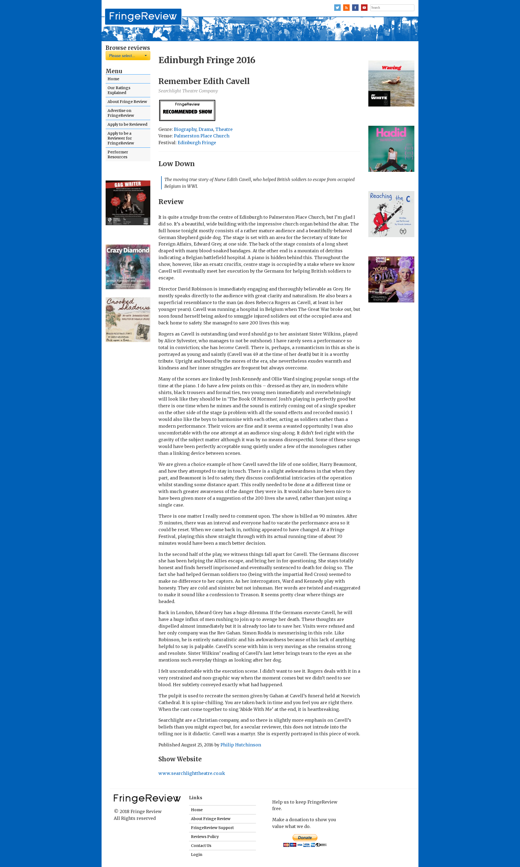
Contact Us (201, 845)
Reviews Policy (205, 836)
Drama (206, 129)
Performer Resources (118, 154)
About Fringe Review (127, 101)
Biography (185, 129)
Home (113, 78)
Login (196, 854)
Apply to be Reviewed (127, 124)
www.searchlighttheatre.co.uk (191, 773)
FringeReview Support (212, 827)
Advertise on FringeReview (121, 113)
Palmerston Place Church (201, 135)
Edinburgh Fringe (197, 142)
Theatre (224, 129)
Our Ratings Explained (119, 90)
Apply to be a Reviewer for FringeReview (121, 138)
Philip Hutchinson (240, 744)
